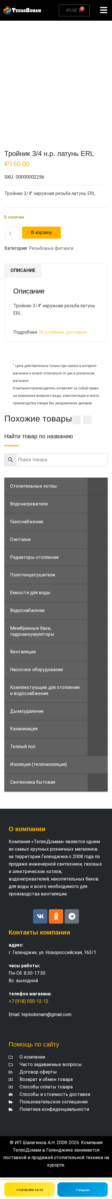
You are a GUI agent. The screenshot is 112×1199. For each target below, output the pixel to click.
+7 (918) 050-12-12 (29, 1001)
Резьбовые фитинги (51, 248)
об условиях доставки (62, 332)
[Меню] (104, 10)
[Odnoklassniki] (56, 916)
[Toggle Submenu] (98, 486)
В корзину (41, 232)
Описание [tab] (22, 270)
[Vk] (40, 916)
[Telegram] (72, 916)
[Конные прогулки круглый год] (22, 10)
